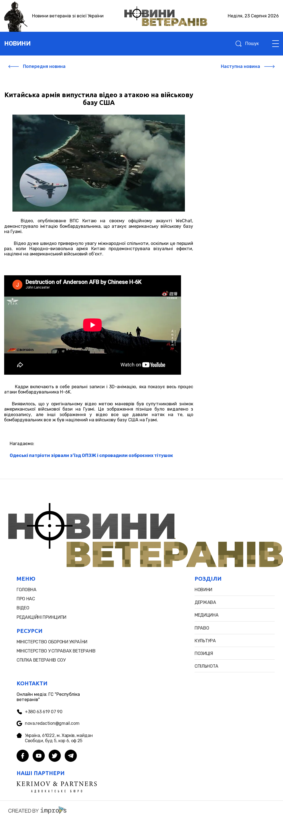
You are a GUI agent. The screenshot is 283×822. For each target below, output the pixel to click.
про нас (26, 598)
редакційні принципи (41, 617)
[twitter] (55, 756)
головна (26, 589)
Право (202, 628)
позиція (204, 653)
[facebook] (23, 756)
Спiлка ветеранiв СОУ (41, 660)
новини (17, 43)
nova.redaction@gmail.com (52, 723)
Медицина (206, 615)
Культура (205, 640)
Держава (205, 602)
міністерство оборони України (52, 641)
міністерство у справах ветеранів (56, 651)
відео (23, 607)
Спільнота (206, 666)
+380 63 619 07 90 (43, 711)
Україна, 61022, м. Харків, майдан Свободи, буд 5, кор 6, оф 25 (59, 738)
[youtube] (39, 756)
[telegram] (71, 756)
